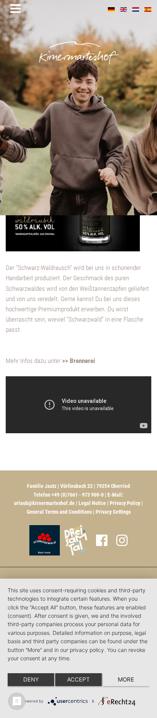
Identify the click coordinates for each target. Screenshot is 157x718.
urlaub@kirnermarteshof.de (44, 503)
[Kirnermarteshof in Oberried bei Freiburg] (100, 42)
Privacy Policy (125, 503)
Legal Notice (92, 503)
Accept (78, 679)
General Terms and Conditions (59, 512)
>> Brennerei (78, 361)
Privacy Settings (113, 512)
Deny (31, 679)
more (126, 679)
